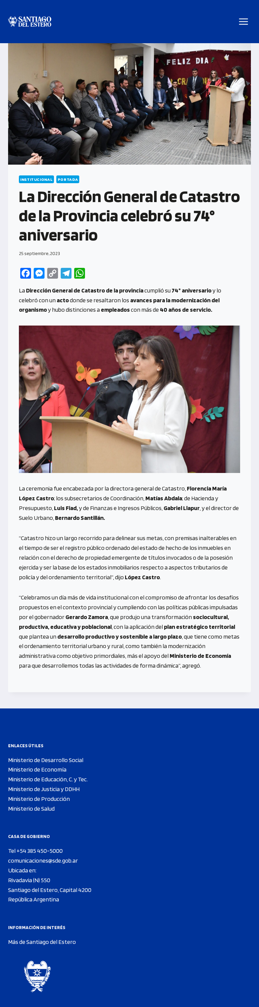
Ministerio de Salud (31, 808)
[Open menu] (243, 21)
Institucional (36, 179)
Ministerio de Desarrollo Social (45, 759)
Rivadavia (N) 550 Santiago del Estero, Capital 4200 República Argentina (49, 889)
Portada (68, 179)
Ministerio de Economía (37, 769)
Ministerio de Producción (39, 798)
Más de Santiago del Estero (42, 941)
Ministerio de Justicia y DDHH (44, 788)
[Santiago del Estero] (29, 22)
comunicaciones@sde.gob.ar (43, 860)
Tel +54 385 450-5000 (35, 850)
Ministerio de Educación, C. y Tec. (48, 779)
